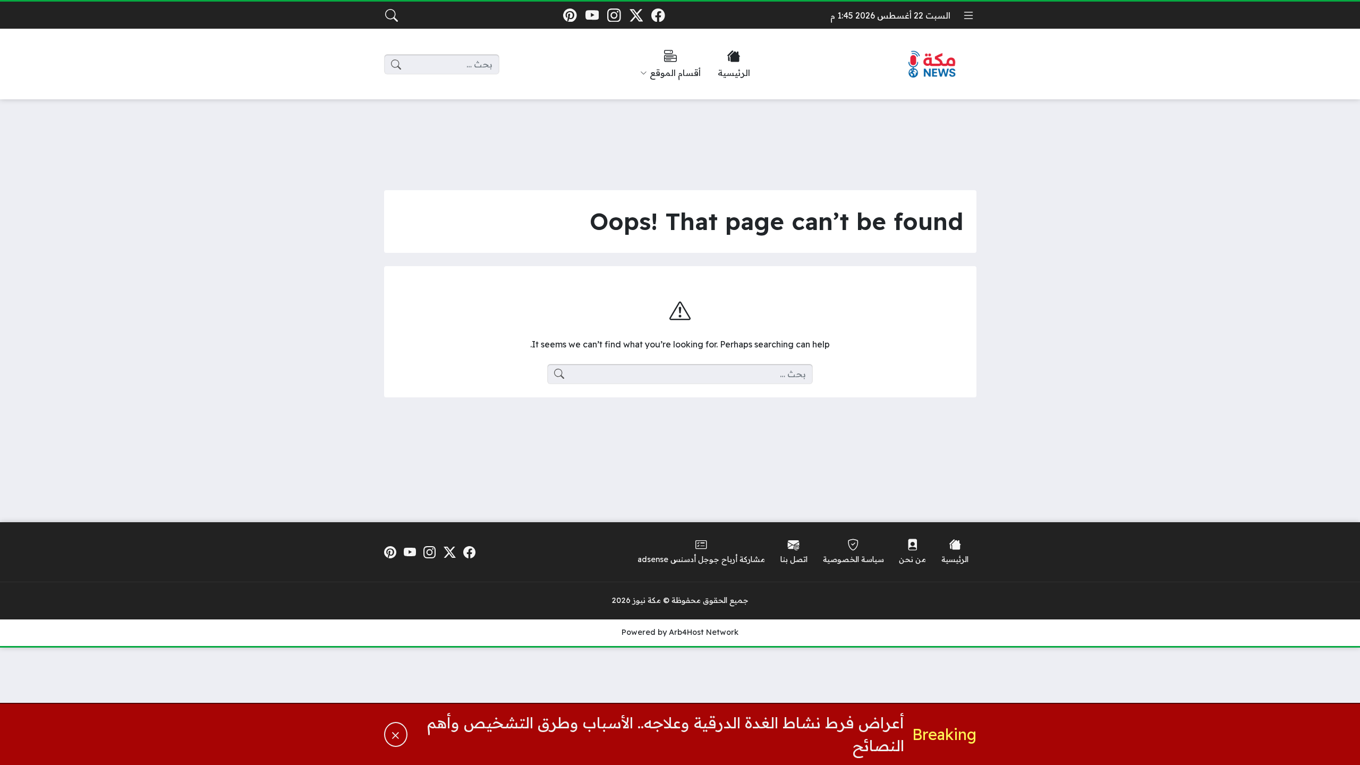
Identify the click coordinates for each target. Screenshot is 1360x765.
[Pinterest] (569, 15)
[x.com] (636, 15)
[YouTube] (592, 15)
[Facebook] (658, 15)
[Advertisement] (680, 136)
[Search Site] (391, 15)
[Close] (395, 734)
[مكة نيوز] (932, 64)
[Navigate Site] (968, 15)
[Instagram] (614, 15)
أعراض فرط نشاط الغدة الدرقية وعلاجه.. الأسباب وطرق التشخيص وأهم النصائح (665, 734)
